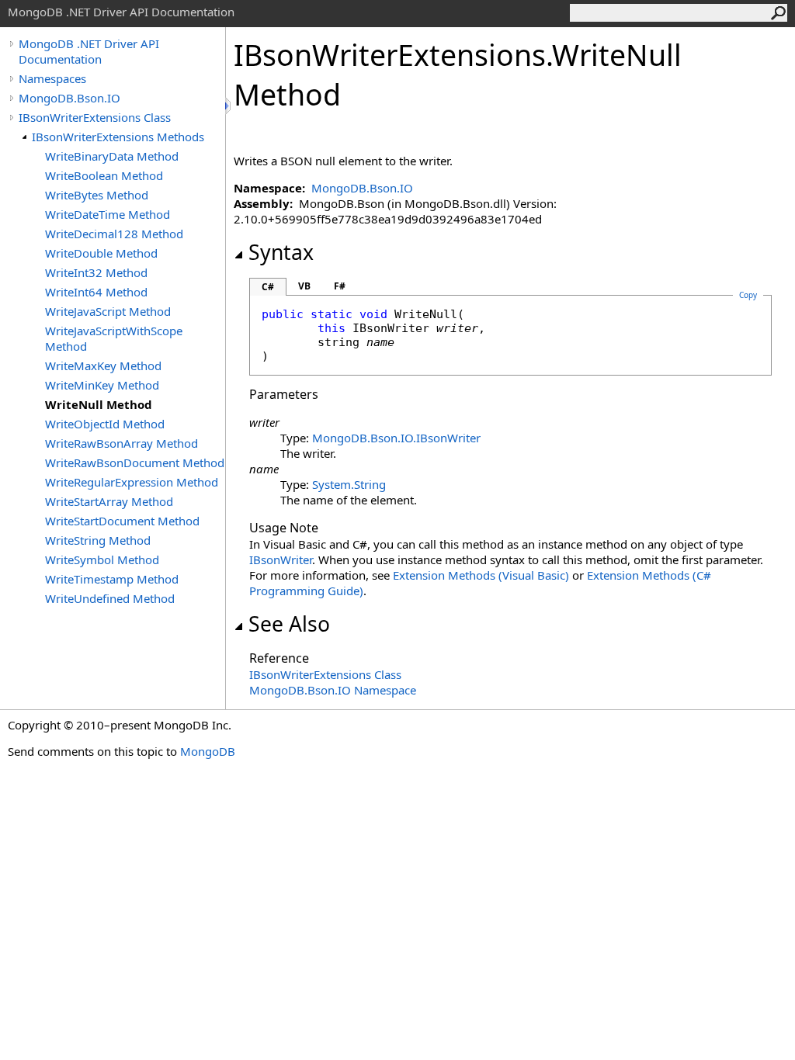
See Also (289, 624)
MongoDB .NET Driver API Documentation (89, 51)
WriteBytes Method (96, 195)
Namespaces (52, 78)
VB (304, 286)
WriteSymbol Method (102, 559)
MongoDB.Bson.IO (69, 98)
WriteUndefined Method (110, 598)
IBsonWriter (280, 559)
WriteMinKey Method (102, 385)
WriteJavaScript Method (108, 311)
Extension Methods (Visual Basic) (481, 575)
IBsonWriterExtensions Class (95, 117)
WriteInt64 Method (96, 292)
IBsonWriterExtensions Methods (118, 136)
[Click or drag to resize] (229, 106)
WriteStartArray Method (109, 501)
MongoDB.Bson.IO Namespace (332, 690)
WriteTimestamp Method (112, 579)
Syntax (281, 252)
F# (339, 286)
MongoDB (207, 751)
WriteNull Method (98, 404)
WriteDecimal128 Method (114, 233)
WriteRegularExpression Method (131, 482)
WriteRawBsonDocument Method (134, 462)
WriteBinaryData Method (112, 156)
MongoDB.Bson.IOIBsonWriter (396, 437)
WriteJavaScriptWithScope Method (113, 338)
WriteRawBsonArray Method (121, 443)
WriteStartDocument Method (122, 520)
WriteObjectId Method (105, 423)
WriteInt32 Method (96, 272)
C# (268, 286)
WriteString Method (98, 540)
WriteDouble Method (101, 253)
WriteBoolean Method (104, 175)
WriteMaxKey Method (103, 365)
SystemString (349, 484)
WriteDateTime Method (107, 214)
